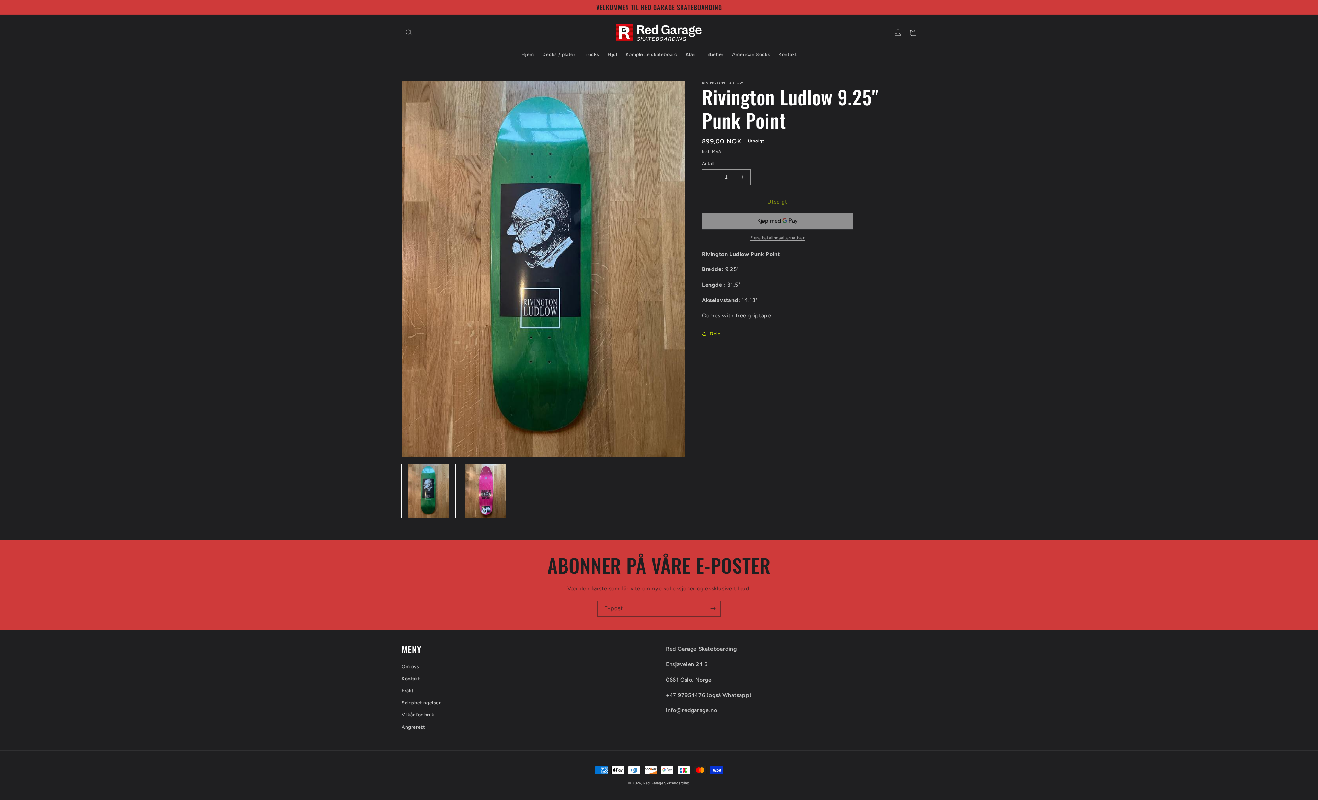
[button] (409, 32)
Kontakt (411, 679)
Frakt (408, 691)
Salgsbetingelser (421, 703)
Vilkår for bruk (418, 715)
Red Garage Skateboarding (666, 783)
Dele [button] (715, 334)
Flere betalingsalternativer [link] (777, 237)
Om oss (410, 667)
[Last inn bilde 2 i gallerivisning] (486, 491)
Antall (708, 163)
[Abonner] (712, 609)
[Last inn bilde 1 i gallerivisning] (428, 491)
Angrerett (413, 727)
